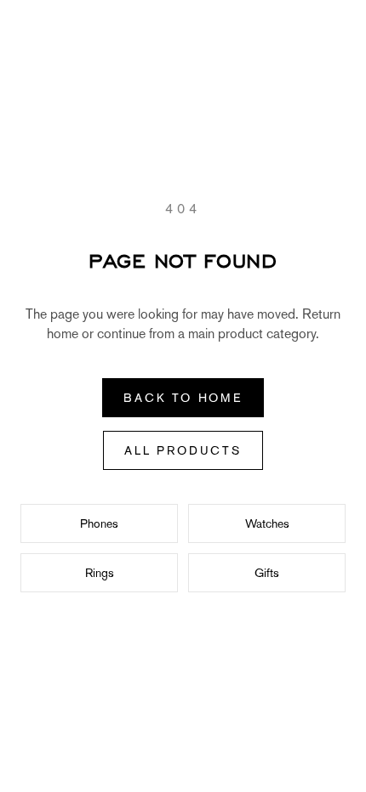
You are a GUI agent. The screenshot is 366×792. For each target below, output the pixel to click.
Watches (267, 523)
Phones (99, 523)
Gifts (266, 572)
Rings (99, 572)
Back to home (183, 397)
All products (183, 450)
